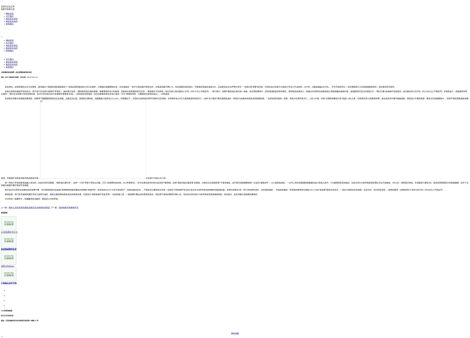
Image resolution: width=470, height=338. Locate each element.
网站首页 (10, 14)
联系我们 (10, 24)
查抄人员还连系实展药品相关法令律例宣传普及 (29, 208)
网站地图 (235, 333)
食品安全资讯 (12, 19)
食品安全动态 (12, 21)
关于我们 (10, 16)
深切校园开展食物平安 (68, 208)
